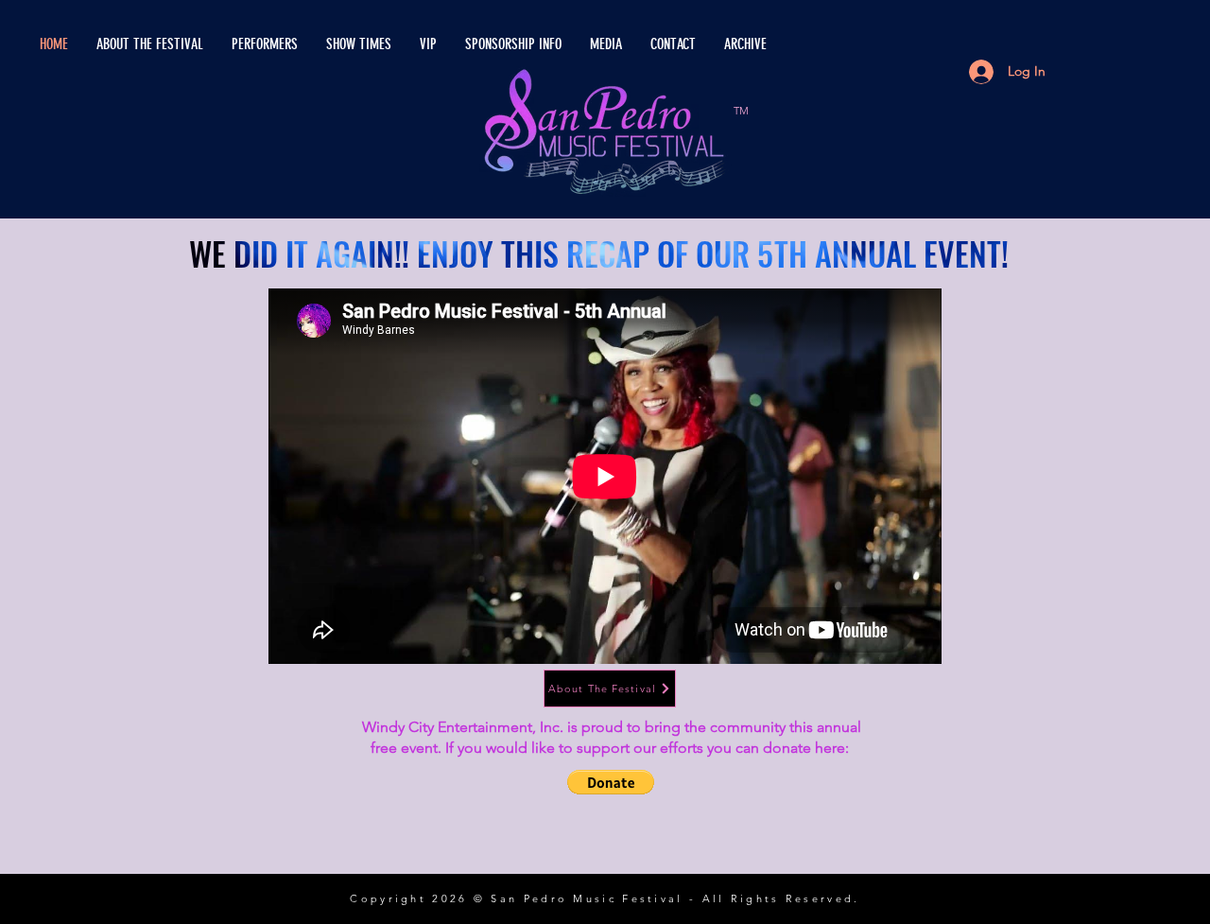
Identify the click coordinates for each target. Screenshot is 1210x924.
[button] (610, 782)
